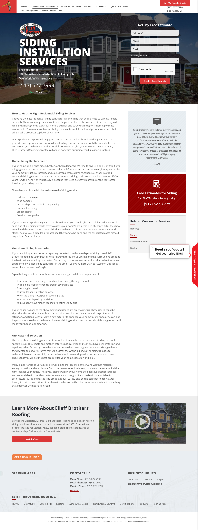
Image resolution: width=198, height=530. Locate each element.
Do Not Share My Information (76, 518)
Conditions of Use (95, 518)
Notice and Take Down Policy (114, 518)
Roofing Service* (139, 55)
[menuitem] (24, 6)
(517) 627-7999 (175, 7)
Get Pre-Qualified (26, 457)
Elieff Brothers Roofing (34, 497)
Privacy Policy (56, 518)
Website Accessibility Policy (137, 518)
